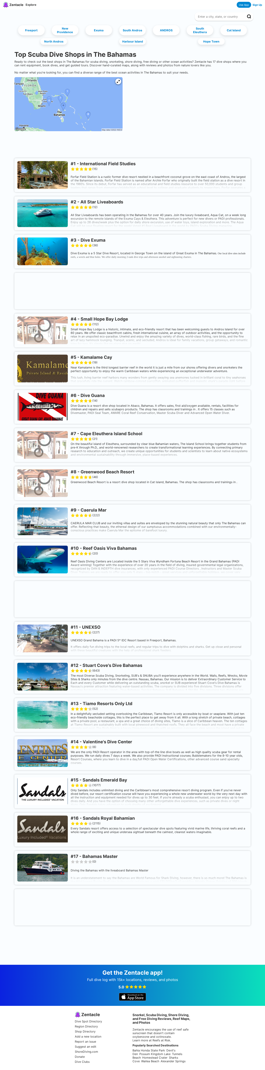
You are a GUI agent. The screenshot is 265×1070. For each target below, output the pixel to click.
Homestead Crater (154, 1057)
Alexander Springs (173, 1061)
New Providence (65, 30)
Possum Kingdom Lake (155, 1054)
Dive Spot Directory (88, 1021)
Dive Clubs (82, 1062)
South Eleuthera (200, 30)
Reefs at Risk (161, 1040)
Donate (80, 1056)
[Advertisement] (132, 146)
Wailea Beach (150, 1061)
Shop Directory (85, 1031)
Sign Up (257, 4)
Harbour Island (132, 41)
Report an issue (85, 1041)
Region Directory (86, 1026)
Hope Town (211, 41)
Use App (244, 4)
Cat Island (234, 30)
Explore (31, 4)
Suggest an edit (85, 1046)
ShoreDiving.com (86, 1051)
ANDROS (166, 30)
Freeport (31, 30)
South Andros (132, 30)
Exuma (98, 30)
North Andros (53, 41)
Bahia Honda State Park (148, 1050)
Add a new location (88, 1036)
